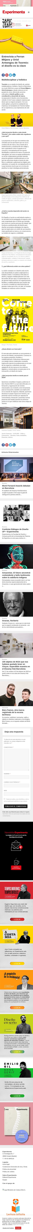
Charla (18, 435)
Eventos (4, 483)
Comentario (8, 747)
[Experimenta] (14, 12)
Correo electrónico (12, 782)
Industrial (5, 707)
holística (10, 437)
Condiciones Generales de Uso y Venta (15, 1166)
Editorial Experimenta (9, 1177)
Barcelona (13, 435)
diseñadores (23, 435)
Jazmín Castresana (7, 433)
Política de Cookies (18, 1224)
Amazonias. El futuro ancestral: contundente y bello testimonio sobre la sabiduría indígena (16, 575)
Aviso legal (6, 1164)
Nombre (7, 773)
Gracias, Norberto (10, 621)
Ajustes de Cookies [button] (8, 1228)
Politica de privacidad (9, 1169)
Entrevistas (4, 437)
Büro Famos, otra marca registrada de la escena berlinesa (13, 712)
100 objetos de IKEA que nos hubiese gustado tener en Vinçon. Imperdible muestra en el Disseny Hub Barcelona (16, 665)
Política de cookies (8, 1171)
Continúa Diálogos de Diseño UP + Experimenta (15, 530)
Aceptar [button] (18, 1228)
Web (5, 790)
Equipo (5, 1180)
